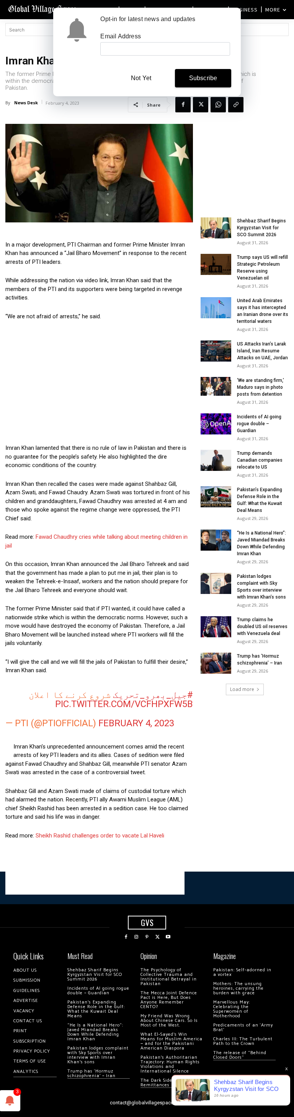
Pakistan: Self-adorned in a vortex (242, 972)
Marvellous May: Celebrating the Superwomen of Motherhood (231, 1009)
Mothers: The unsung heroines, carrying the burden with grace (238, 988)
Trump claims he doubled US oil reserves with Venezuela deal (262, 626)
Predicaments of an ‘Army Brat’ (243, 1027)
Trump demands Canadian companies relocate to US (260, 460)
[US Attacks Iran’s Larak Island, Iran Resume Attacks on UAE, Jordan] (216, 351)
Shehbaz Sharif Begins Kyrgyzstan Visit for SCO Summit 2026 (261, 227)
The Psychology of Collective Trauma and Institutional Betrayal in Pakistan (168, 976)
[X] (200, 104)
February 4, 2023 (136, 723)
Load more (242, 689)
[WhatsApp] (218, 104)
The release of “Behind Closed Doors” (239, 1055)
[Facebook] (183, 104)
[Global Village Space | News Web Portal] (43, 8)
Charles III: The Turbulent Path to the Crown (243, 1041)
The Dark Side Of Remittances (159, 1083)
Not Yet (141, 78)
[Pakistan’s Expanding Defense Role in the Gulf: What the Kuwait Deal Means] (216, 496)
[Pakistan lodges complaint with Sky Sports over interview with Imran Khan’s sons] (216, 583)
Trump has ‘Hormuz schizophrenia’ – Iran (91, 1073)
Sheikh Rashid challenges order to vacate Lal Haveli (100, 835)
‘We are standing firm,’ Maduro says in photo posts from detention (260, 387)
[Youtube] (168, 937)
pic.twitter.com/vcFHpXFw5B (124, 704)
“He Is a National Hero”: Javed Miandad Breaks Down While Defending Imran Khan (95, 1032)
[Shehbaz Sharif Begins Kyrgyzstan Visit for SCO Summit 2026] (216, 228)
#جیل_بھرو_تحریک (153, 694)
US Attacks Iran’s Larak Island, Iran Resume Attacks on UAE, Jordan (262, 350)
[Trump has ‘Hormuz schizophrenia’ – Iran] (216, 663)
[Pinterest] (147, 937)
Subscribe (203, 78)
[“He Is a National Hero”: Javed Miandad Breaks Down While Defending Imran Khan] (216, 540)
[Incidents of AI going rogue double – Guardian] (216, 423)
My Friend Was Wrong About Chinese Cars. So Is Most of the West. (169, 1020)
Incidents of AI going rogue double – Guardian (259, 423)
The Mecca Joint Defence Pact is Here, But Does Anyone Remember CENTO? (168, 999)
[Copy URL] (235, 104)
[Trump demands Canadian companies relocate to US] (216, 460)
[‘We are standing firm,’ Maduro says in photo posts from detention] (216, 386)
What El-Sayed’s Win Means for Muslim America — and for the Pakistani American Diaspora (171, 1041)
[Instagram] (136, 937)
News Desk (26, 102)
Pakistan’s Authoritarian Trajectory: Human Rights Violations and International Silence (170, 1064)
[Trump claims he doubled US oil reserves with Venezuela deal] (216, 626)
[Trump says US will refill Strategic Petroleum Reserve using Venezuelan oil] (216, 264)
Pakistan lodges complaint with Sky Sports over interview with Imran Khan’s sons (98, 1055)
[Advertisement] (99, 384)
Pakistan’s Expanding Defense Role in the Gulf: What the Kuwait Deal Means (96, 1009)
